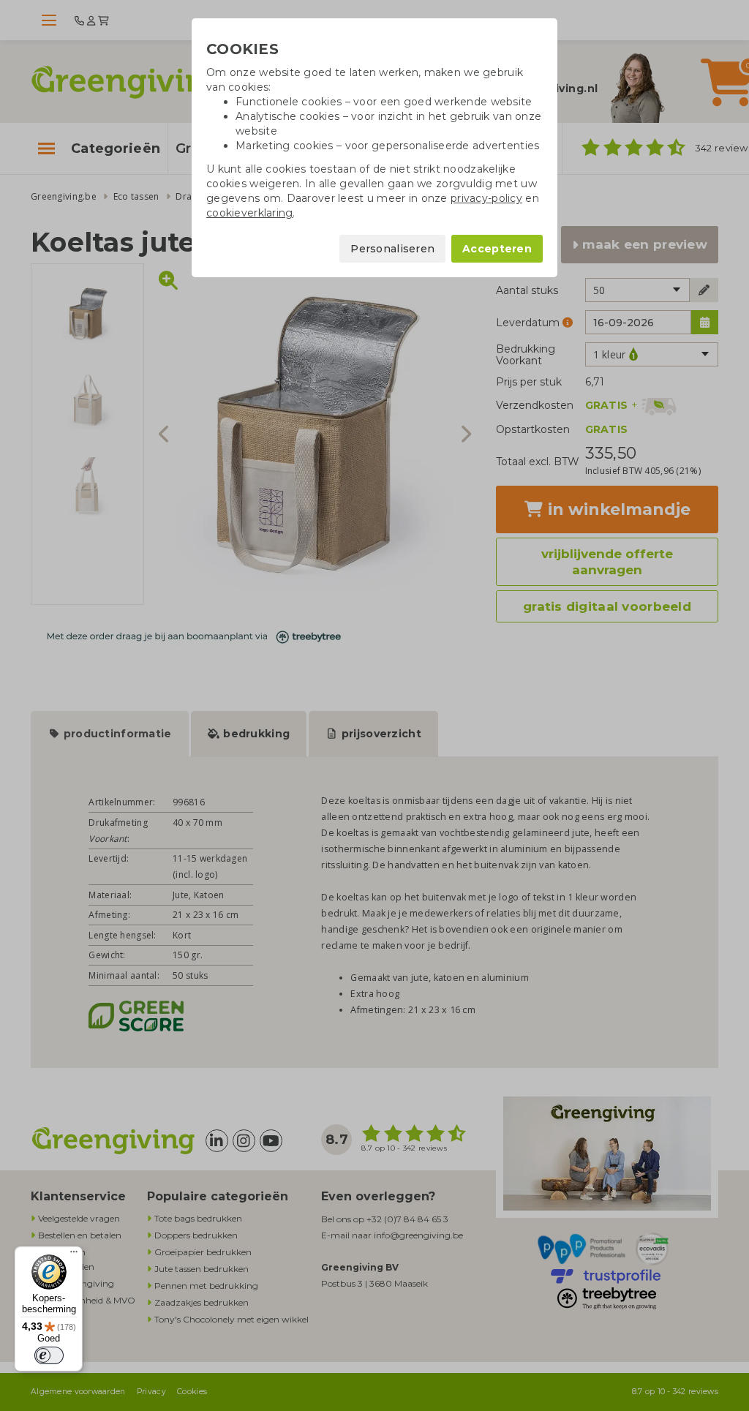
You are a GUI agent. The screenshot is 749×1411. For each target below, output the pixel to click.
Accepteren (497, 248)
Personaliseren (392, 248)
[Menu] (74, 1255)
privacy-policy (486, 198)
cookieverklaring (249, 212)
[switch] (49, 1355)
